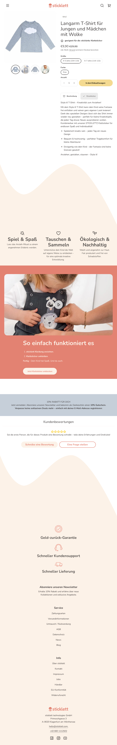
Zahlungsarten (58, 613)
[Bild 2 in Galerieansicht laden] (25, 69)
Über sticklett (58, 663)
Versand (72, 50)
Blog (58, 645)
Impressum (58, 674)
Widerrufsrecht (58, 695)
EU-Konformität (58, 689)
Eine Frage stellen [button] (77, 444)
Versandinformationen (58, 618)
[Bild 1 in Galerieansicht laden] (15, 69)
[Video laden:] (58, 304)
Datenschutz (58, 634)
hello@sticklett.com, (58, 726)
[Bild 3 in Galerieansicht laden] (35, 69)
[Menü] (7, 5)
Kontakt (58, 668)
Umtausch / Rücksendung (58, 623)
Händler (58, 684)
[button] (102, 5)
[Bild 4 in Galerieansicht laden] (45, 69)
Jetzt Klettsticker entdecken (40, 371)
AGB (58, 629)
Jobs (58, 679)
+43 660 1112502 (58, 731)
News (58, 639)
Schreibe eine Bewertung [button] (39, 444)
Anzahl (64, 77)
